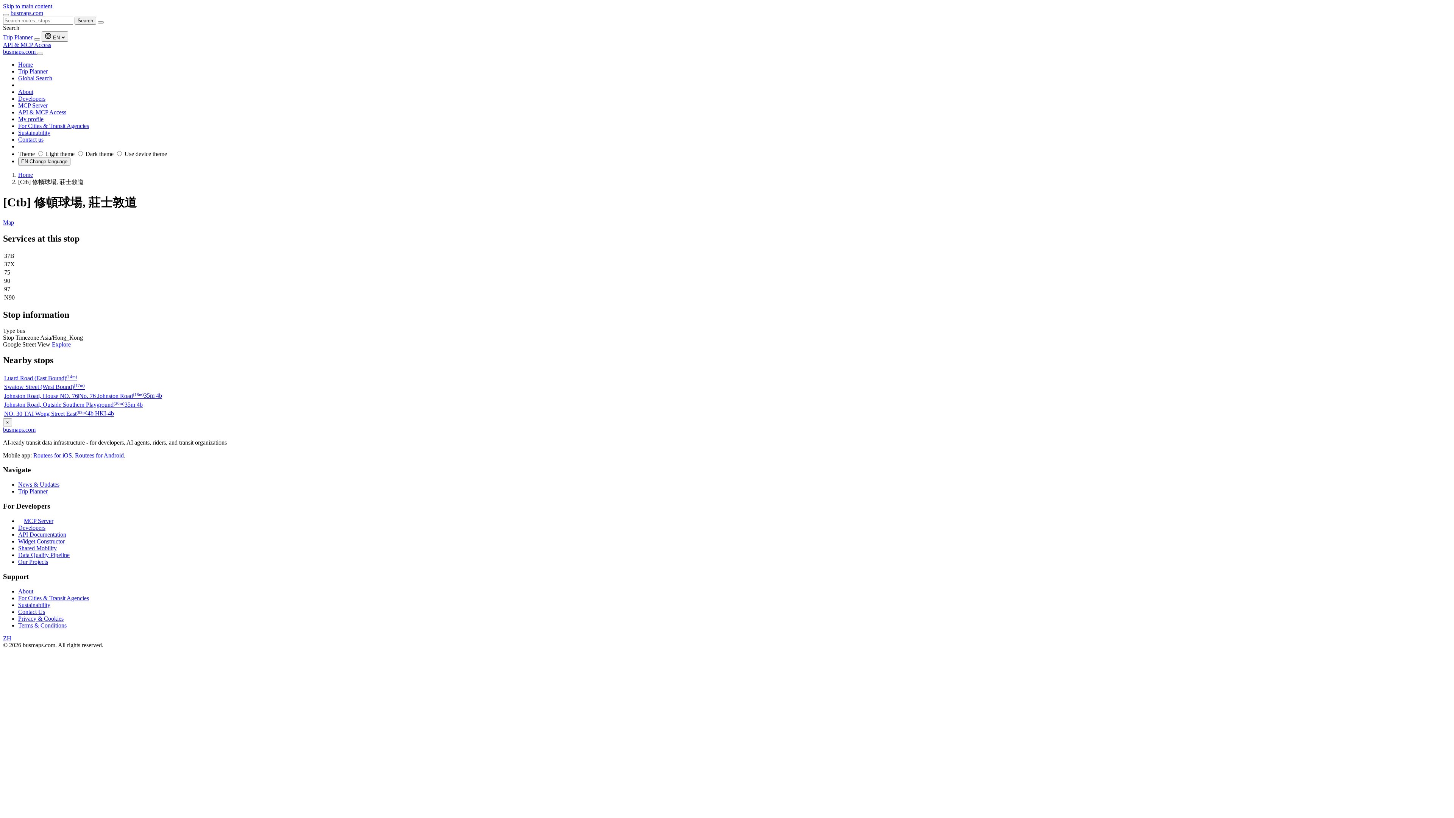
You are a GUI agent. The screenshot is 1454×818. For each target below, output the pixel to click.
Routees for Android (99, 455)
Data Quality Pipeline (44, 555)
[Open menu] (6, 15)
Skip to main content (27, 6)
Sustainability (34, 605)
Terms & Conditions (42, 625)
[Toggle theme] (37, 39)
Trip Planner (18, 37)
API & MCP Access (27, 45)
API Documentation (42, 534)
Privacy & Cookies (41, 618)
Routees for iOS (52, 455)
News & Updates (38, 484)
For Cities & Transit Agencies (53, 598)
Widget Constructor (41, 541)
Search (85, 20)
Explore (61, 344)
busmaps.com (27, 13)
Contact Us (31, 612)
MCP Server (38, 521)
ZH (7, 638)
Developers (31, 528)
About (25, 591)
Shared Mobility (37, 548)
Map (8, 222)
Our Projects (33, 562)
